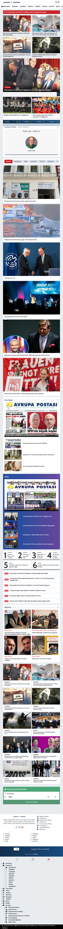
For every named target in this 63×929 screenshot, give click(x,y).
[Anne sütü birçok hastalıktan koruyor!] (13, 466)
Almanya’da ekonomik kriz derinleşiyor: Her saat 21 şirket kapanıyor (30, 585)
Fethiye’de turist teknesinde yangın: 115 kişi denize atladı (20, 239)
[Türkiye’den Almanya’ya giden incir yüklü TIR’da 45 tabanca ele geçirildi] (17, 768)
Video (8, 890)
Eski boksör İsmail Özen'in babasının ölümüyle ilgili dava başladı (29, 573)
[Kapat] (62, 925)
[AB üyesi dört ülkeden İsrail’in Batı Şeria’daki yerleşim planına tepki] (46, 720)
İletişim (8, 903)
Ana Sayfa (9, 863)
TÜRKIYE (7, 837)
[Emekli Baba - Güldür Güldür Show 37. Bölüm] (11, 534)
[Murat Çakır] (31, 142)
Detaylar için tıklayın (31, 802)
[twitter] (33, 859)
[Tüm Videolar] (58, 476)
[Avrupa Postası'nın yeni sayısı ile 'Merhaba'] (13, 443)
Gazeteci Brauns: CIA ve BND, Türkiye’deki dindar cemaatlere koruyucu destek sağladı (11, 556)
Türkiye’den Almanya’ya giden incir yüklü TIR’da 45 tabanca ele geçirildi (17, 781)
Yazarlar (8, 893)
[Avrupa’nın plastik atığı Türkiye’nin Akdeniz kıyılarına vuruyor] (46, 696)
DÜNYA (44, 6)
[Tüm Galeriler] (58, 400)
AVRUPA (30, 6)
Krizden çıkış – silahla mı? (31, 131)
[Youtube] (22, 827)
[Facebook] (16, 827)
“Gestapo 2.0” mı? (9, 278)
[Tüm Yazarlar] (58, 127)
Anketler (8, 899)
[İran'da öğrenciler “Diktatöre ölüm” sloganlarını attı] (11, 516)
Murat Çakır (31, 150)
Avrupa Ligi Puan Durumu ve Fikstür (19, 916)
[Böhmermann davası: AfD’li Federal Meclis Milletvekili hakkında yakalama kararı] (31, 336)
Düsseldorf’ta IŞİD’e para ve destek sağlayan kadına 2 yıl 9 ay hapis (41, 556)
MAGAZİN (34, 161)
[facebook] (17, 859)
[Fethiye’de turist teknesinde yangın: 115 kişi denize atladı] (31, 220)
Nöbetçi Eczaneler (44, 816)
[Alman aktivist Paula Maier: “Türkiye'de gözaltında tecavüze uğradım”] (31, 374)
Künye (7, 901)
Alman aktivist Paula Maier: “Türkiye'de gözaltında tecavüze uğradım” (24, 393)
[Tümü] (58, 607)
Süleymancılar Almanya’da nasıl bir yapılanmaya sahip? (20, 201)
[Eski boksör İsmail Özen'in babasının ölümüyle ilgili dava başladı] (17, 672)
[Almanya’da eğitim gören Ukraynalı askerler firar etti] (17, 720)
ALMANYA (23, 6)
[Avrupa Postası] (11, 2)
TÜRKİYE (37, 6)
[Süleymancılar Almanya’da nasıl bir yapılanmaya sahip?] (31, 182)
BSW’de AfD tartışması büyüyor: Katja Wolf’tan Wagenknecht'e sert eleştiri (45, 757)
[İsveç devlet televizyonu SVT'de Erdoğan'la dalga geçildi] (11, 525)
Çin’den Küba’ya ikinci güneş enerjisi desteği (48, 566)
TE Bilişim (35, 854)
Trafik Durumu (43, 822)
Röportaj (8, 895)
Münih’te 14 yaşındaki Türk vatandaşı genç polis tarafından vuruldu (26, 556)
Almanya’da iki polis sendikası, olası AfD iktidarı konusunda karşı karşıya (56, 556)
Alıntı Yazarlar (23, 127)
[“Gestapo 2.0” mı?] (31, 259)
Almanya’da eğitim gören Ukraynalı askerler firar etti (25, 596)
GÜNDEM (15, 6)
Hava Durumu (43, 818)
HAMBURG (35, 834)
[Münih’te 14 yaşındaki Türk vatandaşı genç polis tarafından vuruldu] (46, 768)
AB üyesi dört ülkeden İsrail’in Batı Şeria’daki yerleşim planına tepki (30, 601)
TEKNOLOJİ (17, 161)
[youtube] (48, 859)
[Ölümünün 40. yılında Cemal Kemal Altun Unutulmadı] (13, 454)
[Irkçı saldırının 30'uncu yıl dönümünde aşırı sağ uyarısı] (11, 544)
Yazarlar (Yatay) (10, 127)
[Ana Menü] (58, 2)
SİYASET (8, 161)
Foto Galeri (9, 888)
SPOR (58, 6)
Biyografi (8, 897)
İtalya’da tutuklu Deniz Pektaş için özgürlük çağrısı (19, 566)
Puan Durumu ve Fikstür (45, 824)
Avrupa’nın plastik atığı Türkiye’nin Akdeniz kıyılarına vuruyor (28, 590)
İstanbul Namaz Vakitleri (45, 820)
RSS (17, 849)
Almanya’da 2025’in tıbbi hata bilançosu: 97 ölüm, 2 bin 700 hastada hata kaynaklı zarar (45, 684)
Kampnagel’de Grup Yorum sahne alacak (15, 316)
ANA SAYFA (6, 6)
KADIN (10, 884)
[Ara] (56, 2)
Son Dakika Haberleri (44, 827)
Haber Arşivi (42, 829)
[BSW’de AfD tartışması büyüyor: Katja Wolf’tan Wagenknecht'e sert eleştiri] (46, 744)
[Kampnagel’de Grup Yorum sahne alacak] (31, 297)
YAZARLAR (11, 886)
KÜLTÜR (51, 6)
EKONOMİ (51, 161)
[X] (19, 827)
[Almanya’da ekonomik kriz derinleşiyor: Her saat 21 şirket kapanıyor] (17, 696)
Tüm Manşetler (43, 825)
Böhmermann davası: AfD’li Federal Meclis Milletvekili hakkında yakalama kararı (26, 355)
